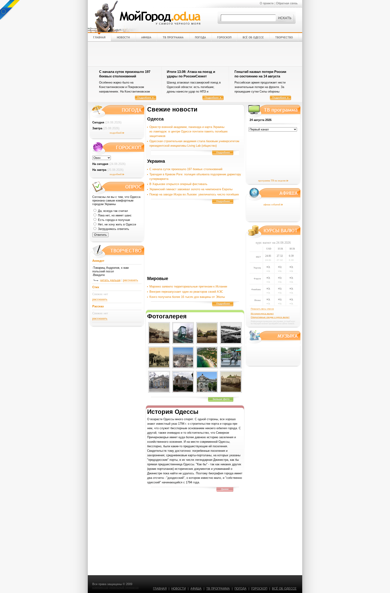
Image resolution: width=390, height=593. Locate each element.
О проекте (267, 3)
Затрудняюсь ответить (113, 229)
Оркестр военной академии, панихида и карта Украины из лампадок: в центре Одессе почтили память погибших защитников (188, 131)
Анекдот (98, 260)
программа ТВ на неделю (272, 180)
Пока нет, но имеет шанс (114, 215)
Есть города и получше (113, 220)
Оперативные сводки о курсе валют (270, 317)
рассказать (130, 280)
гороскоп (259, 588)
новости (178, 588)
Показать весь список (262, 309)
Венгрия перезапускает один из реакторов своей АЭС (186, 291)
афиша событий (271, 204)
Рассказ (98, 306)
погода (240, 588)
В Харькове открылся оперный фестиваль (178, 184)
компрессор (100, 587)
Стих (95, 287)
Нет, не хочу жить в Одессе (116, 224)
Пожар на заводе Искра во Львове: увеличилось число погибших (194, 194)
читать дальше (110, 280)
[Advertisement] (195, 54)
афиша (196, 588)
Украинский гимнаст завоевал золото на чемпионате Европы (190, 189)
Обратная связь (287, 3)
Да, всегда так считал (112, 211)
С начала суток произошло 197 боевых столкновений (185, 169)
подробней (116, 132)
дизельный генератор (124, 587)
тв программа (218, 588)
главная (160, 588)
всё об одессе (284, 588)
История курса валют (262, 313)
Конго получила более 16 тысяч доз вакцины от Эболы (187, 297)
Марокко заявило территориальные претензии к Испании (188, 286)
